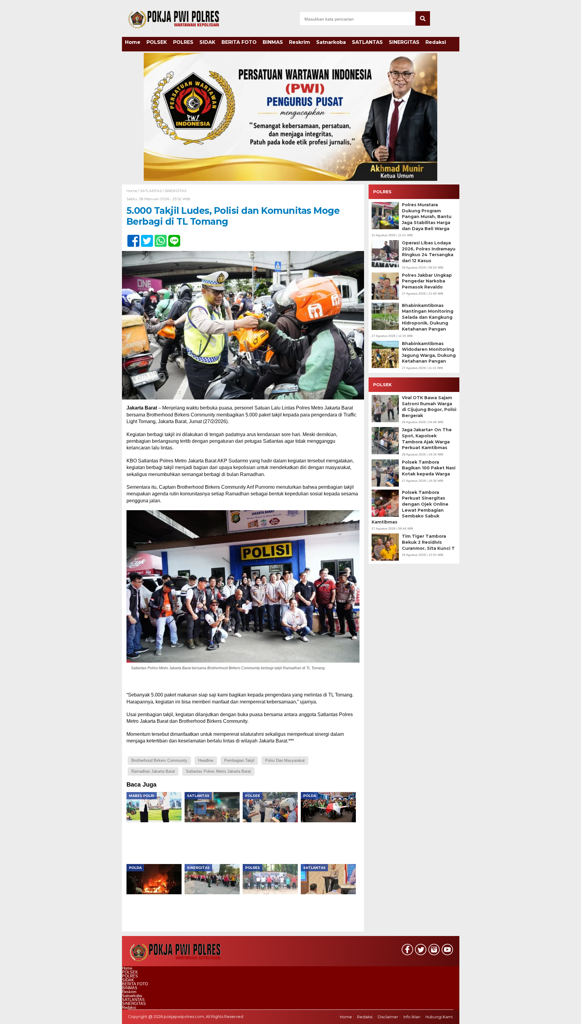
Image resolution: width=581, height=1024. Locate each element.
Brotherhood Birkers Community (159, 760)
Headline (205, 760)
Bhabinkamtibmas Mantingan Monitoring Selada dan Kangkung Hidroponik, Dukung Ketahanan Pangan (427, 317)
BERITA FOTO (239, 42)
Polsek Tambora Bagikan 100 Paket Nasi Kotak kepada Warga (428, 468)
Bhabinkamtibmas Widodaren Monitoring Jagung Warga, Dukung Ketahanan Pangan (429, 352)
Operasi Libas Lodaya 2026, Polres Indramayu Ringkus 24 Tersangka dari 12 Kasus (428, 252)
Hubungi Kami (439, 1017)
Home (132, 42)
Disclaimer (388, 1017)
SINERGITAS (404, 42)
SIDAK (207, 42)
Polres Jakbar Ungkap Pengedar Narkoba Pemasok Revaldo (427, 281)
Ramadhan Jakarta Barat (153, 771)
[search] (422, 18)
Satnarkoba (331, 42)
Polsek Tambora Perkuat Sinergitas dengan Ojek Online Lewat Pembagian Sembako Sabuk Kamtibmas (410, 507)
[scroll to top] (556, 1015)
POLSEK (156, 42)
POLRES (183, 42)
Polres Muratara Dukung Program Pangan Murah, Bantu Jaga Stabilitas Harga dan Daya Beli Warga (426, 216)
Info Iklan (411, 1017)
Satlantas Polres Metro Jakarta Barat (218, 771)
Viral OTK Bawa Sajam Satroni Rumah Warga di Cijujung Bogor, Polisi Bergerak (429, 406)
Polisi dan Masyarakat (285, 760)
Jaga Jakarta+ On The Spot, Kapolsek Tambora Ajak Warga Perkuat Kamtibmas (427, 439)
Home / (133, 190)
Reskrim (299, 42)
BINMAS (273, 42)
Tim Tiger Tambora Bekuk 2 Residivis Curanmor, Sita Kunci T (428, 542)
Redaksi (435, 42)
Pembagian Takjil (239, 760)
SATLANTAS (367, 42)
